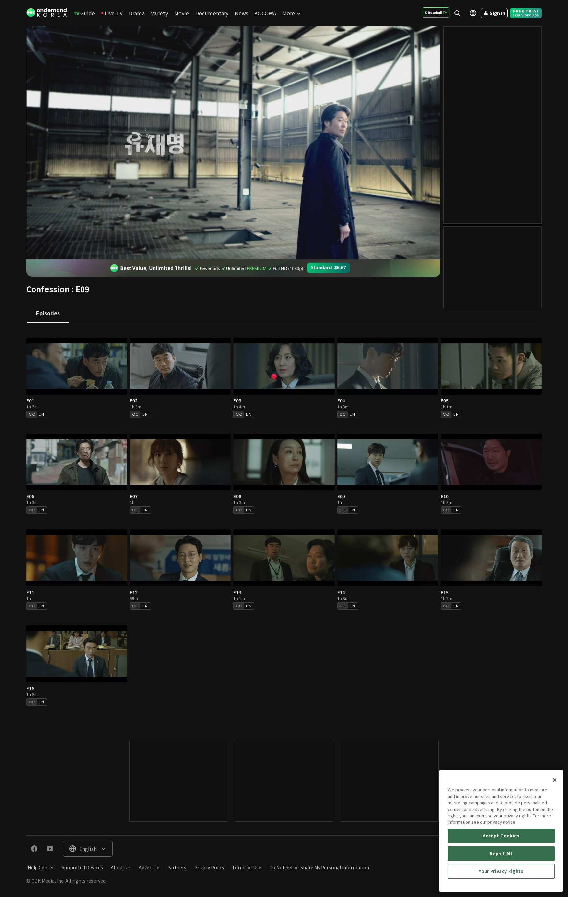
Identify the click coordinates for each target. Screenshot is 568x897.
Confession (48, 289)
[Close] (554, 780)
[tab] (48, 313)
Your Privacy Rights (501, 871)
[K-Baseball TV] (436, 12)
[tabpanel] (284, 525)
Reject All (501, 853)
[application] (233, 142)
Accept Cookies (501, 836)
